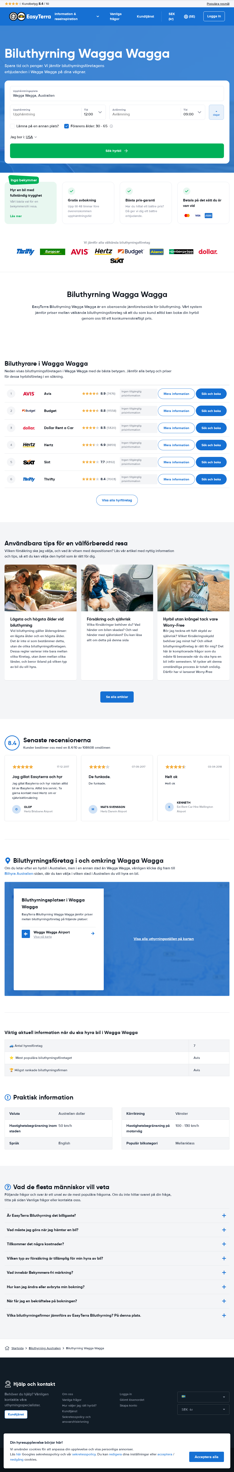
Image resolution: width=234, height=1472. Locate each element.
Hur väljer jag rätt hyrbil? (79, 1405)
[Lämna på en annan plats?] (12, 126)
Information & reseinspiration (66, 16)
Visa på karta (43, 937)
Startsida (17, 1348)
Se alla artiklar (117, 696)
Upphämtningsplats (25, 91)
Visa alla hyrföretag (117, 500)
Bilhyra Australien (19, 873)
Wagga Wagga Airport (52, 932)
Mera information (176, 393)
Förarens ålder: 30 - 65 (89, 126)
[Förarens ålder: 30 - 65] (66, 126)
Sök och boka (211, 393)
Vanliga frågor (116, 16)
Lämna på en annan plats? (37, 126)
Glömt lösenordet (132, 1400)
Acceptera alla (206, 1456)
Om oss (67, 1394)
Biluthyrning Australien (45, 1348)
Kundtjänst (145, 16)
